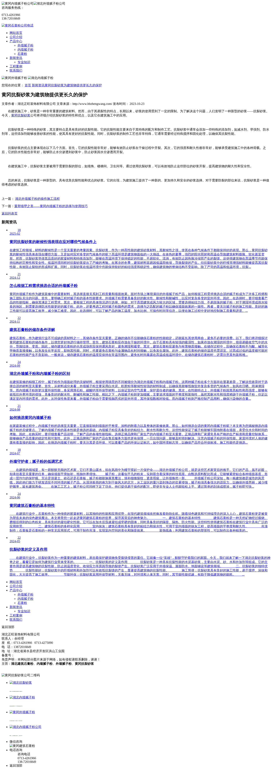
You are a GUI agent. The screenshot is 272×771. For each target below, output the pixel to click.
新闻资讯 (16, 58)
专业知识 (24, 62)
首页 (28, 85)
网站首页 (16, 32)
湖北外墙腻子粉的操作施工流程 (37, 198)
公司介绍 (16, 37)
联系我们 (16, 70)
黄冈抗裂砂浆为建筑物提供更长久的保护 (73, 85)
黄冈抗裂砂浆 (20, 115)
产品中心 (16, 41)
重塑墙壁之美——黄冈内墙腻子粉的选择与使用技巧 (51, 206)
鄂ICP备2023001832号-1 (30, 655)
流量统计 (8, 668)
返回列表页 (10, 213)
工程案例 (16, 66)
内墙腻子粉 (25, 49)
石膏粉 (22, 53)
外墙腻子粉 (25, 45)
